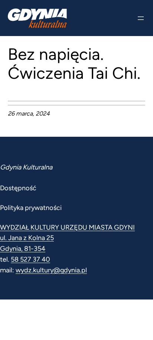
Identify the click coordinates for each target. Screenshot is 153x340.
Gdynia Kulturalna (26, 167)
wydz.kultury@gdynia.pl (51, 270)
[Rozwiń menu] (140, 18)
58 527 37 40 (30, 259)
